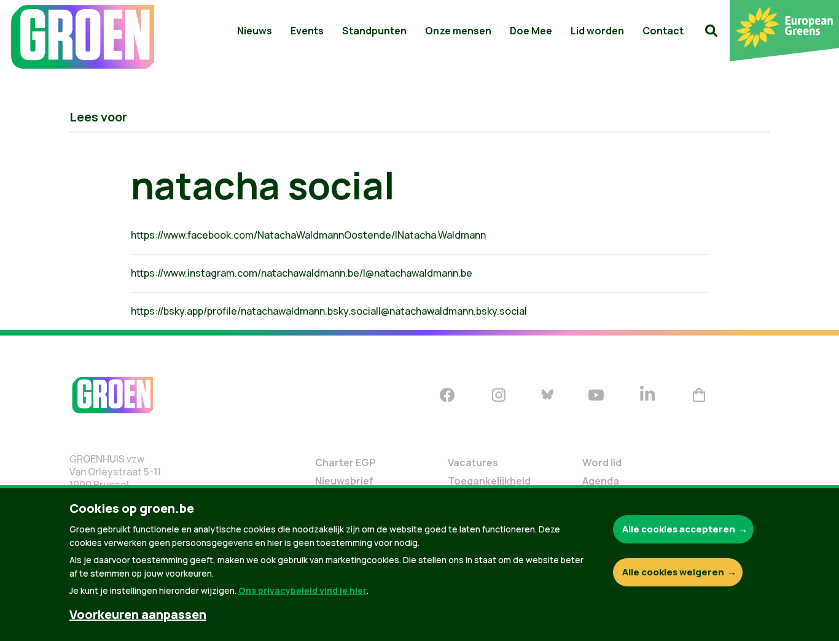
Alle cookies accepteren (678, 529)
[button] (711, 31)
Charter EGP (345, 462)
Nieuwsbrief (344, 481)
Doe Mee (531, 30)
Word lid (602, 462)
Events (307, 30)
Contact (663, 30)
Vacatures (473, 462)
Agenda (600, 481)
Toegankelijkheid (489, 481)
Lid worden (597, 30)
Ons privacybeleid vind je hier (302, 590)
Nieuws (254, 30)
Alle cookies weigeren (673, 572)
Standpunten (374, 30)
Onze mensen (458, 30)
